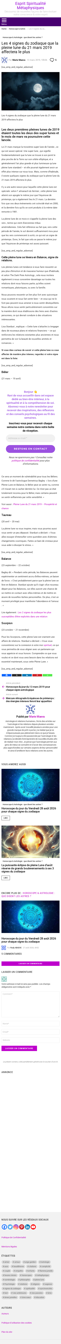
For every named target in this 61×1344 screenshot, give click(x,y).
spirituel (48, 645)
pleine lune (39, 1280)
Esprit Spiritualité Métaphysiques (30, 5)
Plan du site (6, 1332)
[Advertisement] (30, 1107)
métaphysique (43, 1275)
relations (23, 1284)
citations (32, 1266)
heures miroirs (10, 1275)
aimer (6, 1262)
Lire (6, 818)
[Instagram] (16, 1226)
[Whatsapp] (47, 675)
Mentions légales (9, 1246)
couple (7, 1271)
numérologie (9, 1280)
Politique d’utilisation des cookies (16, 1323)
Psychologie (9, 1284)
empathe (19, 1271)
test (6, 1293)
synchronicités (46, 1288)
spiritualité (30, 1288)
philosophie (25, 1280)
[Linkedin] (27, 675)
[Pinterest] (37, 675)
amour (17, 1262)
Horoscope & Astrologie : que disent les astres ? (22, 804)
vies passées (37, 1293)
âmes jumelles (10, 1297)
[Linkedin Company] (27, 1226)
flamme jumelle (46, 1271)
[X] (17, 675)
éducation (40, 1297)
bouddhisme (18, 1266)
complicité (45, 1266)
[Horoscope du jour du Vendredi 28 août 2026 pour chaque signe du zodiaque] (30, 785)
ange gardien (30, 1262)
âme (50, 1293)
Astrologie (45, 1262)
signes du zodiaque (12, 1288)
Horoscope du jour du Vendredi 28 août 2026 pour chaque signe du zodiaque (28, 810)
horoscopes (27, 1275)
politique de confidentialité (25, 460)
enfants (31, 1271)
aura (6, 1266)
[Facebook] (6, 675)
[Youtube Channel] (33, 1226)
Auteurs (5, 1313)
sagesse (48, 1284)
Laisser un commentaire (30, 964)
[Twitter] (10, 1226)
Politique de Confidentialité (13, 1237)
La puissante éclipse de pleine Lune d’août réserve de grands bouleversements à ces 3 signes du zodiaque (27, 868)
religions (36, 1284)
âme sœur (26, 1297)
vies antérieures (19, 1293)
